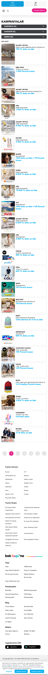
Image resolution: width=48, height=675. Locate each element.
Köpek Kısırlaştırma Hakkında (11, 544)
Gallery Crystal (28, 479)
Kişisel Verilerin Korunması (29, 575)
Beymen (26, 475)
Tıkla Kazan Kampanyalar (28, 595)
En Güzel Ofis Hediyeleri (31, 521)
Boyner (7, 472)
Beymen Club (9, 494)
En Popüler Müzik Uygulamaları (10, 509)
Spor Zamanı (28, 618)
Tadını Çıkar (9, 610)
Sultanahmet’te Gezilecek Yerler (31, 509)
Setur (6, 490)
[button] (24, 26)
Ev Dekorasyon (10, 614)
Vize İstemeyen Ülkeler (31, 514)
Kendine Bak (28, 606)
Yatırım (35, 5)
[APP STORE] (13, 646)
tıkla (21, 665)
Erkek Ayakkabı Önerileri (31, 539)
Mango (26, 490)
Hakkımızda (28, 566)
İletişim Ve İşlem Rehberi (29, 632)
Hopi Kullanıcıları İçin (12, 581)
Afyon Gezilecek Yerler (31, 527)
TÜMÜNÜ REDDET (21, 671)
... (44, 453)
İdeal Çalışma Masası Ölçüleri (11, 528)
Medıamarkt (8, 479)
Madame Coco (28, 483)
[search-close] (8, 10)
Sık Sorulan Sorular (11, 574)
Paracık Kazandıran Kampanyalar (11, 595)
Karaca (7, 483)
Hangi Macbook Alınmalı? (13, 517)
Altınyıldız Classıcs (10, 498)
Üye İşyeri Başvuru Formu (11, 632)
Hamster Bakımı (28, 533)
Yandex (26, 487)
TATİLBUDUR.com (10, 475)
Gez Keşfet (28, 610)
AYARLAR (9, 671)
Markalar (8, 590)
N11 (25, 472)
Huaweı (26, 494)
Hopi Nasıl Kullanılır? (12, 570)
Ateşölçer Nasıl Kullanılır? (12, 514)
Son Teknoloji (28, 614)
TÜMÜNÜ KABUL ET (37, 671)
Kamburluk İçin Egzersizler (32, 517)
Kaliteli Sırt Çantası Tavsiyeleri (10, 522)
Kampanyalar (12, 5)
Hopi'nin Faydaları (30, 570)
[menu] (3, 10)
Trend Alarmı (9, 606)
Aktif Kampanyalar (30, 590)
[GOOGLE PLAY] (32, 646)
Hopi (7, 566)
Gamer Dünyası (10, 618)
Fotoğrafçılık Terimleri (11, 539)
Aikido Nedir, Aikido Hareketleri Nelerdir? (11, 534)
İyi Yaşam (8, 622)
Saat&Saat (8, 487)
